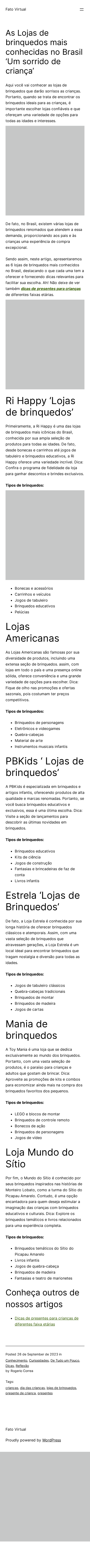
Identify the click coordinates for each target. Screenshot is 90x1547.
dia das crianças (32, 1388)
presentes (45, 1393)
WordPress (51, 1440)
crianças (12, 1388)
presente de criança (21, 1393)
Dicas (10, 1366)
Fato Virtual (16, 9)
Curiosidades (39, 1360)
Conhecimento (16, 1360)
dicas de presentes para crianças (51, 288)
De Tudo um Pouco (65, 1360)
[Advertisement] (45, 170)
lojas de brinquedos (61, 1388)
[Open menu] (81, 9)
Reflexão (22, 1366)
